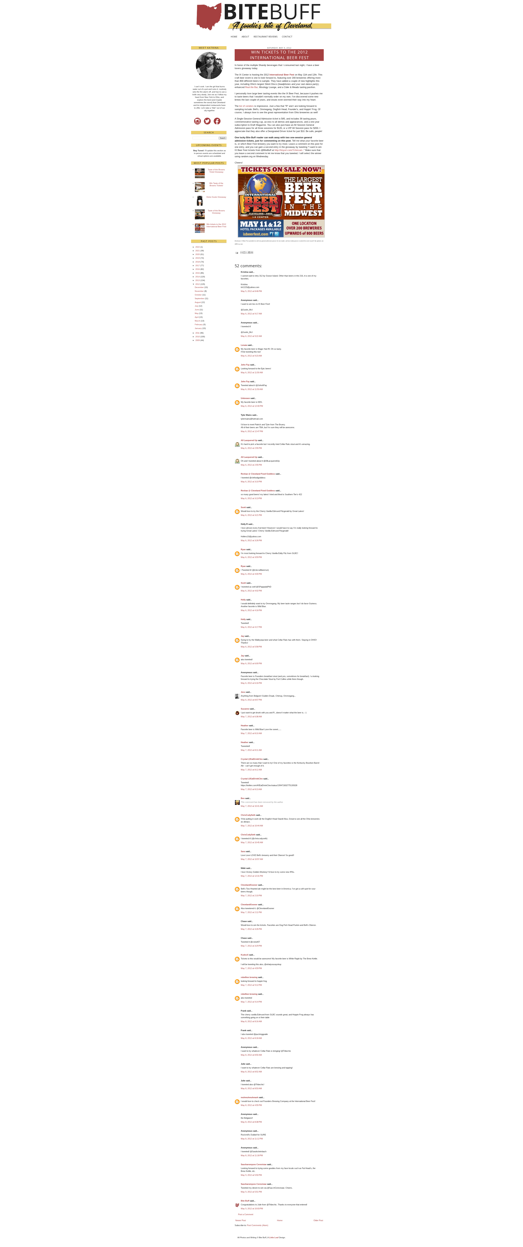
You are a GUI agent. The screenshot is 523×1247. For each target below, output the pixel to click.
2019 (197, 258)
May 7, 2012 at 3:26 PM (251, 929)
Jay (242, 636)
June (197, 310)
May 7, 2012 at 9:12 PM (251, 985)
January (198, 328)
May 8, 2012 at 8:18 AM (251, 1038)
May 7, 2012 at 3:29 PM (251, 946)
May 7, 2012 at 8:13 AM (251, 789)
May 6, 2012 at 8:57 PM (251, 700)
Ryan (243, 549)
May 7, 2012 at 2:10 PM (251, 895)
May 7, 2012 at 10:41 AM (252, 806)
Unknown (245, 398)
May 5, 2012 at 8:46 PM (251, 291)
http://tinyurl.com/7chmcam (288, 150)
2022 (197, 247)
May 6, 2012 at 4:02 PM (251, 591)
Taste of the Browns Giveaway (216, 211)
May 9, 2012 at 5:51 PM (251, 1192)
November (199, 291)
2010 (197, 336)
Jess (243, 692)
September (199, 298)
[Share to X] (246, 252)
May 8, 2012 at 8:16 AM (251, 1021)
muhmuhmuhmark (249, 1097)
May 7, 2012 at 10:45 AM (252, 842)
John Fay (245, 365)
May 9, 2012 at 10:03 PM (252, 1208)
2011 (197, 333)
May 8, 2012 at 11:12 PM (252, 1138)
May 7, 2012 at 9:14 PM (251, 1002)
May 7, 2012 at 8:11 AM (251, 750)
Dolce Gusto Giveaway (216, 197)
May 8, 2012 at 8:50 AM (251, 1055)
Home (279, 1220)
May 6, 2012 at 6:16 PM (251, 683)
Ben (243, 798)
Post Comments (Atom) (257, 1225)
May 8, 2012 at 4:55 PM (251, 1105)
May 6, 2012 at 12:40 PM (252, 406)
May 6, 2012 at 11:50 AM (252, 372)
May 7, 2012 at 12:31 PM (252, 876)
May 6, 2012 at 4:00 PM (251, 574)
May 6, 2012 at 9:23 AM (251, 356)
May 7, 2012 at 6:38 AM (251, 716)
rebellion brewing (249, 977)
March (197, 321)
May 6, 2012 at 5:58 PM (251, 646)
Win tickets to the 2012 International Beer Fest (216, 225)
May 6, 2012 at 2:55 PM (251, 448)
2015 (197, 273)
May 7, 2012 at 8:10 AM (251, 733)
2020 (197, 254)
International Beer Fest (281, 74)
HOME (234, 36)
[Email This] (241, 252)
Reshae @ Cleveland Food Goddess (258, 474)
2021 (197, 251)
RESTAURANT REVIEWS (266, 36)
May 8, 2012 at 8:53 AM (251, 1088)
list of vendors (246, 106)
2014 (197, 277)
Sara (243, 851)
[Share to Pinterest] (252, 252)
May (196, 313)
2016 (197, 269)
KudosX (244, 955)
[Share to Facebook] (249, 252)
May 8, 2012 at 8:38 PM (251, 1122)
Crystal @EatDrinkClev (252, 759)
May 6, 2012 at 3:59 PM (251, 557)
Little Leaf (274, 1237)
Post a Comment (245, 1214)
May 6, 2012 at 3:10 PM (251, 481)
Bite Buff (245, 1201)
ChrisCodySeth (248, 815)
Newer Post (240, 1220)
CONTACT (287, 36)
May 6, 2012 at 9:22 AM (251, 336)
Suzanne (245, 709)
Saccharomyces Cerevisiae (253, 1164)
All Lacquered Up (249, 440)
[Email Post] (237, 253)
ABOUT (245, 36)
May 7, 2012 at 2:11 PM (251, 912)
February (199, 324)
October (198, 295)
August (198, 302)
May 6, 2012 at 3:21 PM (251, 515)
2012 (197, 284)
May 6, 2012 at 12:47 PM (252, 431)
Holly (243, 600)
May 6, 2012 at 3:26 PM (251, 540)
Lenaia (244, 345)
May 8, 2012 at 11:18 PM (252, 1155)
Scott (243, 507)
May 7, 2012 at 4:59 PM (251, 968)
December (199, 287)
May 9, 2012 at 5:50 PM (251, 1175)
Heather (244, 725)
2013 (197, 280)
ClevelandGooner (249, 885)
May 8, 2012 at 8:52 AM (251, 1071)
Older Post (318, 1220)
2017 (197, 265)
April (197, 317)
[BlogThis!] (244, 252)
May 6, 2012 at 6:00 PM (251, 663)
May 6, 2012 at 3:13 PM (251, 498)
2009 (197, 340)
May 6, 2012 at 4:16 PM (251, 610)
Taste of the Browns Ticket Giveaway (216, 170)
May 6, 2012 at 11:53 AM (252, 389)
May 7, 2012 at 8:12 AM (251, 769)
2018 (197, 262)
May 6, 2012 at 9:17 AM (251, 313)
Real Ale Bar (251, 87)
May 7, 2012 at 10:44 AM (252, 825)
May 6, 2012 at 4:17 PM (251, 627)
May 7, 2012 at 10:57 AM (252, 859)
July (196, 306)
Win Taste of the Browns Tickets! (216, 184)
